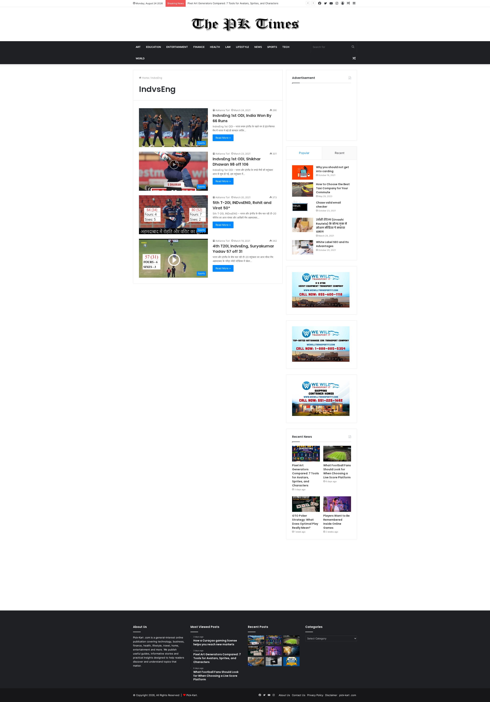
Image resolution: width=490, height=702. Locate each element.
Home (145, 77)
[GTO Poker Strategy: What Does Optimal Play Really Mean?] (306, 504)
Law (228, 46)
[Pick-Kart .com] (245, 24)
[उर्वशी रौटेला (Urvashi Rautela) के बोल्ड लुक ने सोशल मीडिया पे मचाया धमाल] (302, 225)
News (258, 46)
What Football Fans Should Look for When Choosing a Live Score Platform (337, 471)
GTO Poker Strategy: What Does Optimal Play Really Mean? (305, 522)
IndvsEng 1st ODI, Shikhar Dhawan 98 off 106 (237, 161)
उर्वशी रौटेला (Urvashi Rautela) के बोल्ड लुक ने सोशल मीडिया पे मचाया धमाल (331, 226)
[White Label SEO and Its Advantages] (302, 247)
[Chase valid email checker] (302, 208)
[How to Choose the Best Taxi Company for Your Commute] (302, 189)
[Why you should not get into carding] (302, 172)
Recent (339, 153)
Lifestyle (242, 46)
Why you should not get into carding (332, 169)
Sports (272, 46)
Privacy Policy (315, 695)
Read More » (223, 137)
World (140, 58)
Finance (199, 46)
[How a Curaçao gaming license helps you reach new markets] (256, 640)
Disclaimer (331, 695)
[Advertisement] (321, 111)
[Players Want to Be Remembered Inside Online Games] (337, 504)
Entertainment (177, 46)
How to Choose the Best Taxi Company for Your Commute (333, 188)
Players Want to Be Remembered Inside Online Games (336, 522)
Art (138, 46)
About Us (284, 695)
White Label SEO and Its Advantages (332, 244)
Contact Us (298, 695)
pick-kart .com (347, 695)
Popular (304, 153)
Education (153, 46)
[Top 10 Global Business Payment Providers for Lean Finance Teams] (291, 650)
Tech (285, 46)
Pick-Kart (191, 695)
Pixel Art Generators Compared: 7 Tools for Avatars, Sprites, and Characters (305, 475)
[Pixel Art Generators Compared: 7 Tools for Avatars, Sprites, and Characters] (306, 453)
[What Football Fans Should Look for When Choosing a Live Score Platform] (337, 453)
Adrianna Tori (223, 110)
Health (215, 46)
